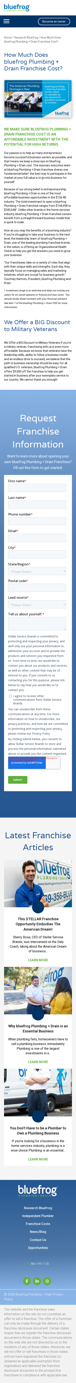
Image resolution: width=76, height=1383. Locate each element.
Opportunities (38, 1248)
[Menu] (6, 21)
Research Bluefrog (26, 37)
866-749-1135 (40, 1263)
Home (8, 37)
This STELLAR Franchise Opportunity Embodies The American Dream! (38, 924)
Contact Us (38, 1240)
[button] (54, 21)
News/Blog (38, 1232)
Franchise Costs (38, 1224)
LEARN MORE (39, 960)
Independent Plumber (38, 1216)
